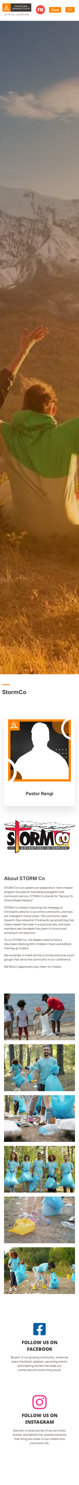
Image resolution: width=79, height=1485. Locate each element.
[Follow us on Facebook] (39, 1329)
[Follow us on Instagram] (39, 1402)
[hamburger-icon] (70, 9)
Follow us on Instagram (40, 1418)
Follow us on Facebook (40, 1345)
